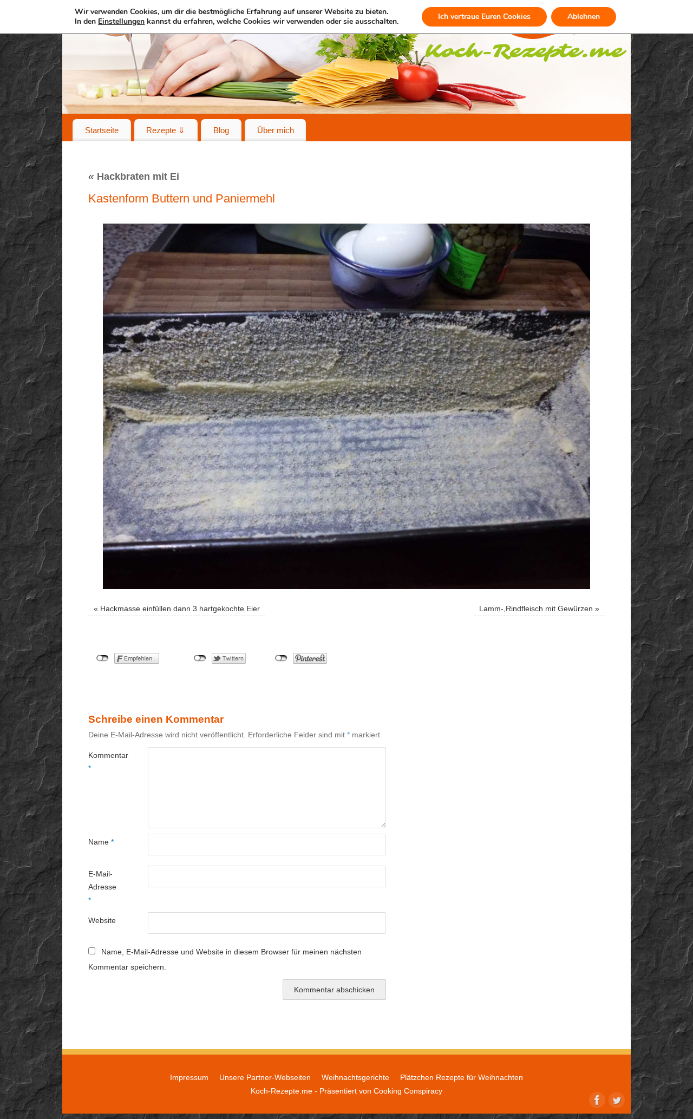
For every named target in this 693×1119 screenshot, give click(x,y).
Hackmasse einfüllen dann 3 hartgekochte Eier (180, 608)
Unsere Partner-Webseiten (265, 1077)
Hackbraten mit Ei (133, 176)
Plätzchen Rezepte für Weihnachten (461, 1077)
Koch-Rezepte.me (281, 1091)
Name (101, 841)
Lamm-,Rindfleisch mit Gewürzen (536, 608)
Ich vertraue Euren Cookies (484, 16)
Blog (221, 130)
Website (102, 920)
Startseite (102, 130)
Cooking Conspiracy (408, 1091)
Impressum (189, 1077)
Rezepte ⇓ (165, 130)
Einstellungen (121, 22)
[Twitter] (616, 1099)
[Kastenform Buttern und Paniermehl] (346, 406)
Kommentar (103, 762)
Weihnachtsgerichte (355, 1077)
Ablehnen (583, 16)
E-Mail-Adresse (102, 887)
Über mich (275, 130)
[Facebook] (596, 1099)
